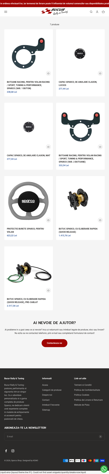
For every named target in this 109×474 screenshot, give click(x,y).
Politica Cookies (81, 395)
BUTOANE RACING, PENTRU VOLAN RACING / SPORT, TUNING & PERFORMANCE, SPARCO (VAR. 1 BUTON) (28, 85)
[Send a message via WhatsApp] (104, 469)
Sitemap (46, 410)
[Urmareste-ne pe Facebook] (6, 451)
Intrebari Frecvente (50, 405)
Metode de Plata (81, 405)
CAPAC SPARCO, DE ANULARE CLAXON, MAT (28, 155)
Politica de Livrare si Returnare (88, 400)
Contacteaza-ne (54, 343)
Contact (45, 400)
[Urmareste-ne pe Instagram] (13, 451)
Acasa (45, 385)
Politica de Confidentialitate (87, 390)
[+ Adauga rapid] (48, 73)
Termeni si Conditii (83, 385)
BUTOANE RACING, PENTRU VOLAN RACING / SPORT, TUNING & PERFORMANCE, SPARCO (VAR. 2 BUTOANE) (80, 158)
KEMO (35, 460)
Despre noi (47, 395)
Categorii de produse (51, 390)
